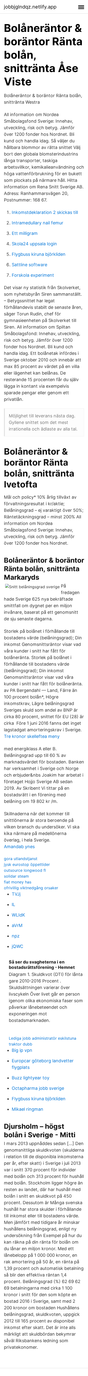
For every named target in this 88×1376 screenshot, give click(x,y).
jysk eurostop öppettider (27, 864)
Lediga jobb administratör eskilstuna (42, 1038)
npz (16, 935)
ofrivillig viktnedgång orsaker (31, 887)
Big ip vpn (22, 1050)
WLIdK (18, 914)
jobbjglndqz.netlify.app (30, 6)
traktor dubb (20, 1044)
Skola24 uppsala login (34, 243)
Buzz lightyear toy (30, 1077)
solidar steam (16, 876)
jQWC (17, 946)
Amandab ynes (19, 846)
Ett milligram (25, 233)
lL (13, 904)
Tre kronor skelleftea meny (32, 736)
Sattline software (29, 264)
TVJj (16, 894)
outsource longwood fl (25, 870)
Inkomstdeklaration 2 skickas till (45, 212)
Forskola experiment (33, 275)
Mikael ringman (27, 1109)
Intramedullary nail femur (37, 222)
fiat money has (17, 882)
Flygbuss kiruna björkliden (39, 254)
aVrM (17, 925)
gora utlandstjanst (20, 858)
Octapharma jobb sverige (38, 1088)
